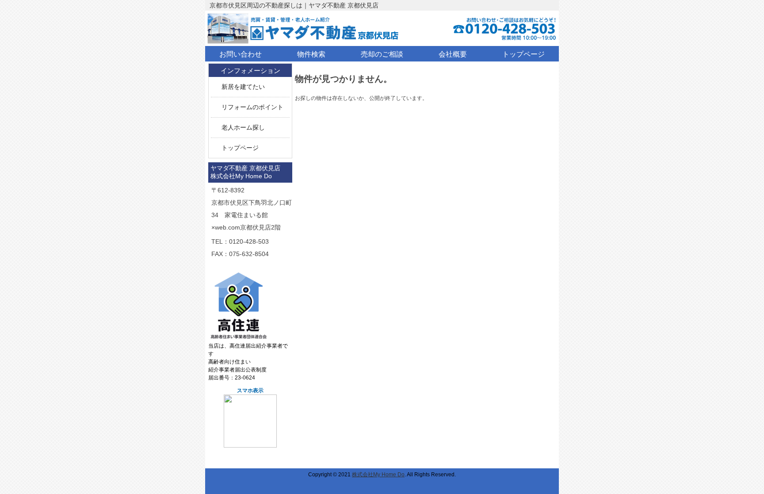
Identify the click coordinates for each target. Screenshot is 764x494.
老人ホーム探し (243, 127)
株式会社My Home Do (378, 474)
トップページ (240, 148)
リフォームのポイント (252, 107)
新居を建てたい (243, 87)
